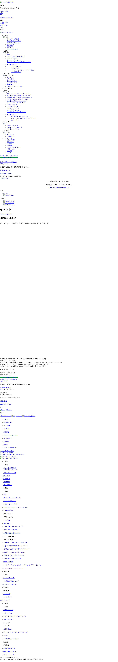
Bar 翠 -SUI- (14, 120)
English (9, 152)
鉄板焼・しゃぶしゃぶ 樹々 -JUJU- (17, 99)
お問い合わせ (11, 149)
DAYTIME (10, 46)
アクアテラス (15, 68)
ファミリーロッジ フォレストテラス (22, 70)
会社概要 (9, 143)
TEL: (5, 404)
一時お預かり (11, 136)
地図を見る (3, 401)
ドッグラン (10, 77)
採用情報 (9, 145)
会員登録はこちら (5, 170)
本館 (8, 54)
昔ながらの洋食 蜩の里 (18, 95)
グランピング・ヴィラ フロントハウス (19, 62)
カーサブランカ (16, 72)
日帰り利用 (10, 84)
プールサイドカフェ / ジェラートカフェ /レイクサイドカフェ (13, 108)
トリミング (10, 134)
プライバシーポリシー (14, 147)
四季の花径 (10, 79)
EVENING (10, 47)
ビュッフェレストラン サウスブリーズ (23, 118)
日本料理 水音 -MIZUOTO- (19, 116)
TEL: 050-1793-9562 (6, 173)
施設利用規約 (11, 140)
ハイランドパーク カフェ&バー (16, 112)
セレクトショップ (12, 125)
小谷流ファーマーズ (13, 129)
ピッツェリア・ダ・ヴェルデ (16, 103)
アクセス (9, 138)
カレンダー (10, 142)
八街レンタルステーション (15, 86)
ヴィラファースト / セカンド (16, 56)
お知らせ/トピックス (13, 42)
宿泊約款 (9, 151)
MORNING (10, 44)
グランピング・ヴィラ (14, 60)
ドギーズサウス (12, 64)
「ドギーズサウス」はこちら (9, 157)
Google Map (4, 178)
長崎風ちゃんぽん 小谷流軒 (19, 97)
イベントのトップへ (6, 214)
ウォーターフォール (13, 58)
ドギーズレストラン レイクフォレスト (19, 93)
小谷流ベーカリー (16, 101)
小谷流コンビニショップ (14, 127)
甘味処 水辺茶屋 (12, 104)
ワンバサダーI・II (12, 49)
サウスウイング (16, 66)
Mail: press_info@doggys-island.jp (59, 187)
